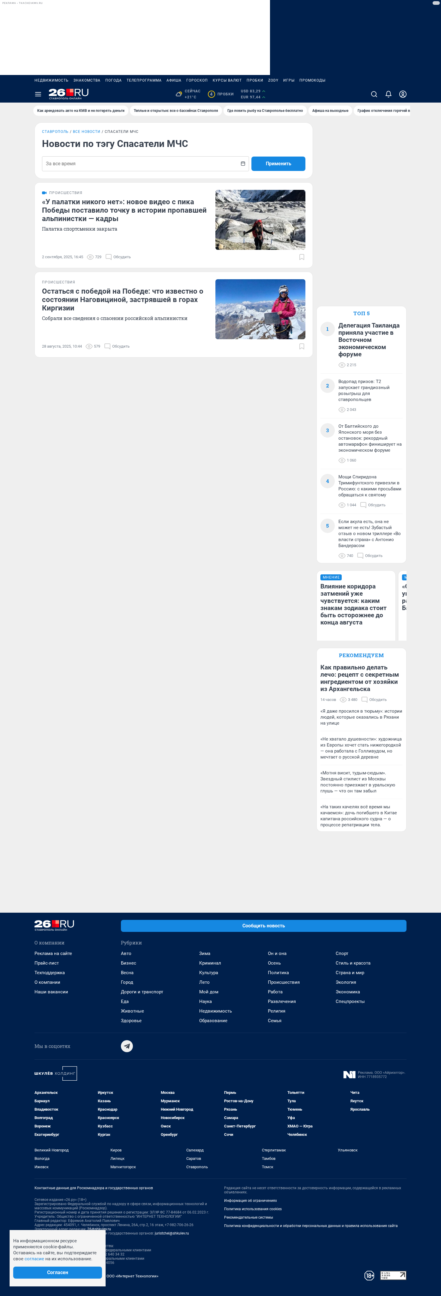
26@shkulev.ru (99, 1229)
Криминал (210, 963)
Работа (275, 992)
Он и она (277, 953)
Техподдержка (49, 972)
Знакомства (87, 80)
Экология (346, 982)
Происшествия (284, 982)
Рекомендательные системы (248, 1217)
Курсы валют (227, 80)
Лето (204, 982)
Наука (205, 1001)
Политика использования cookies (253, 1209)
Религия (276, 1011)
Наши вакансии (51, 992)
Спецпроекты (350, 1001)
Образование (213, 1020)
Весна (127, 972)
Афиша (174, 80)
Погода (113, 80)
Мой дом (208, 992)
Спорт (342, 953)
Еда (125, 1001)
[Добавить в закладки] (301, 257)
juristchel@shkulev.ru (172, 1233)
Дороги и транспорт (142, 992)
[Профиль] (403, 94)
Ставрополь (55, 132)
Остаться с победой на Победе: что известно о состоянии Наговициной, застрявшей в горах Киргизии (122, 299)
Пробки (255, 80)
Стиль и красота (353, 963)
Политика (278, 972)
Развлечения (282, 1001)
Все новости (86, 132)
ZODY (273, 80)
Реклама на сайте (53, 953)
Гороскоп (197, 80)
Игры (289, 80)
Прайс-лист (46, 963)
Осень (274, 963)
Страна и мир (350, 972)
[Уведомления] (388, 94)
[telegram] (127, 1046)
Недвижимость (51, 80)
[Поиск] (374, 94)
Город (127, 982)
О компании (47, 982)
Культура (208, 972)
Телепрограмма (144, 80)
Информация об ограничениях (250, 1201)
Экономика (348, 992)
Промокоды (312, 80)
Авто (126, 953)
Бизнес (128, 963)
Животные (132, 1011)
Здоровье (131, 1020)
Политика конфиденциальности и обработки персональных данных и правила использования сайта (311, 1226)
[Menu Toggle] (38, 94)
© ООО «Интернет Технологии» (130, 1276)
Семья (274, 1020)
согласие (34, 1259)
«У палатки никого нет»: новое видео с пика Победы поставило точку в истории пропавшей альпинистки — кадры (124, 210)
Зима (204, 953)
